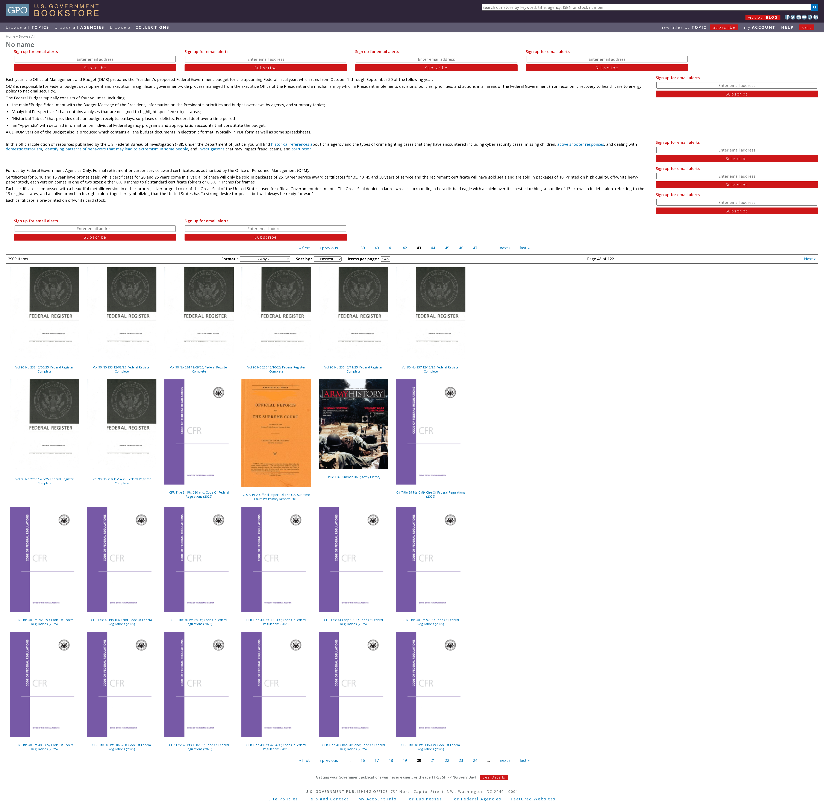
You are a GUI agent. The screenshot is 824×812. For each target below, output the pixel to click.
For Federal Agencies (476, 798)
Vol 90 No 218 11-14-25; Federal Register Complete (122, 481)
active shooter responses (580, 144)
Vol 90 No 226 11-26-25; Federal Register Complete (44, 481)
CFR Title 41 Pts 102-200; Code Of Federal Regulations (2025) (121, 747)
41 (391, 247)
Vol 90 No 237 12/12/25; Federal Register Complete (431, 369)
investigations (211, 148)
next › (505, 247)
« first (304, 247)
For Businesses (424, 798)
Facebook (787, 17)
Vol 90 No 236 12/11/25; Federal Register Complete (353, 369)
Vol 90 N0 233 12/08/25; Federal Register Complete (122, 369)
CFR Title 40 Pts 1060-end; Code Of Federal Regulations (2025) (122, 622)
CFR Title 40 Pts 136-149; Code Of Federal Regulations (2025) (430, 747)
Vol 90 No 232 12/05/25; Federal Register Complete (44, 369)
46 (461, 247)
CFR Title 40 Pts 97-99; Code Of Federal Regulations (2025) (431, 622)
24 (475, 760)
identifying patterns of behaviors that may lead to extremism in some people (116, 148)
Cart (806, 27)
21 (433, 760)
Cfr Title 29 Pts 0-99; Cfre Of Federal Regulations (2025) (430, 494)
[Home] (54, 14)
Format (229, 258)
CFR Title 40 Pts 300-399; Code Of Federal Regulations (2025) (276, 622)
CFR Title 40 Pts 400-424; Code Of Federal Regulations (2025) (44, 747)
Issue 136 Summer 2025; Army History (353, 477)
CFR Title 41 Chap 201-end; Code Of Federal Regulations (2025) (353, 747)
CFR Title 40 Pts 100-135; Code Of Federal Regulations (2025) (199, 747)
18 (391, 760)
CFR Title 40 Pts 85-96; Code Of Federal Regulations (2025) (199, 622)
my (760, 27)
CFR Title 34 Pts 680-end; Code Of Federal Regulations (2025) (199, 494)
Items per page (363, 258)
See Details (494, 777)
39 (362, 247)
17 (376, 760)
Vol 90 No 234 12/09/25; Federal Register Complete (199, 369)
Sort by (303, 258)
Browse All (27, 27)
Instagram (798, 17)
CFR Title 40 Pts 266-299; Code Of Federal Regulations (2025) (44, 622)
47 (475, 247)
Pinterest (810, 17)
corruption (301, 148)
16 (362, 760)
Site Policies (283, 798)
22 (447, 760)
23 (461, 760)
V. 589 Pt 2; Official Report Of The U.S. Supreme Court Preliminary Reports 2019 (276, 497)
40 (376, 247)
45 (447, 247)
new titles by (697, 27)
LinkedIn (815, 17)
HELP (787, 27)
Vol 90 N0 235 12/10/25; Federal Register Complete (276, 369)
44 (433, 247)
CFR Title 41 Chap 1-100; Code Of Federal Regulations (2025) (353, 622)
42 (405, 247)
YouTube (804, 17)
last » (525, 247)
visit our (763, 17)
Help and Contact (328, 798)
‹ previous (329, 247)
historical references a (291, 144)
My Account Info (377, 798)
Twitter (793, 17)
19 (405, 760)
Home (10, 36)
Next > (810, 258)
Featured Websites (533, 798)
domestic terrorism (24, 148)
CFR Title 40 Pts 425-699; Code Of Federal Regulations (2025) (276, 747)
